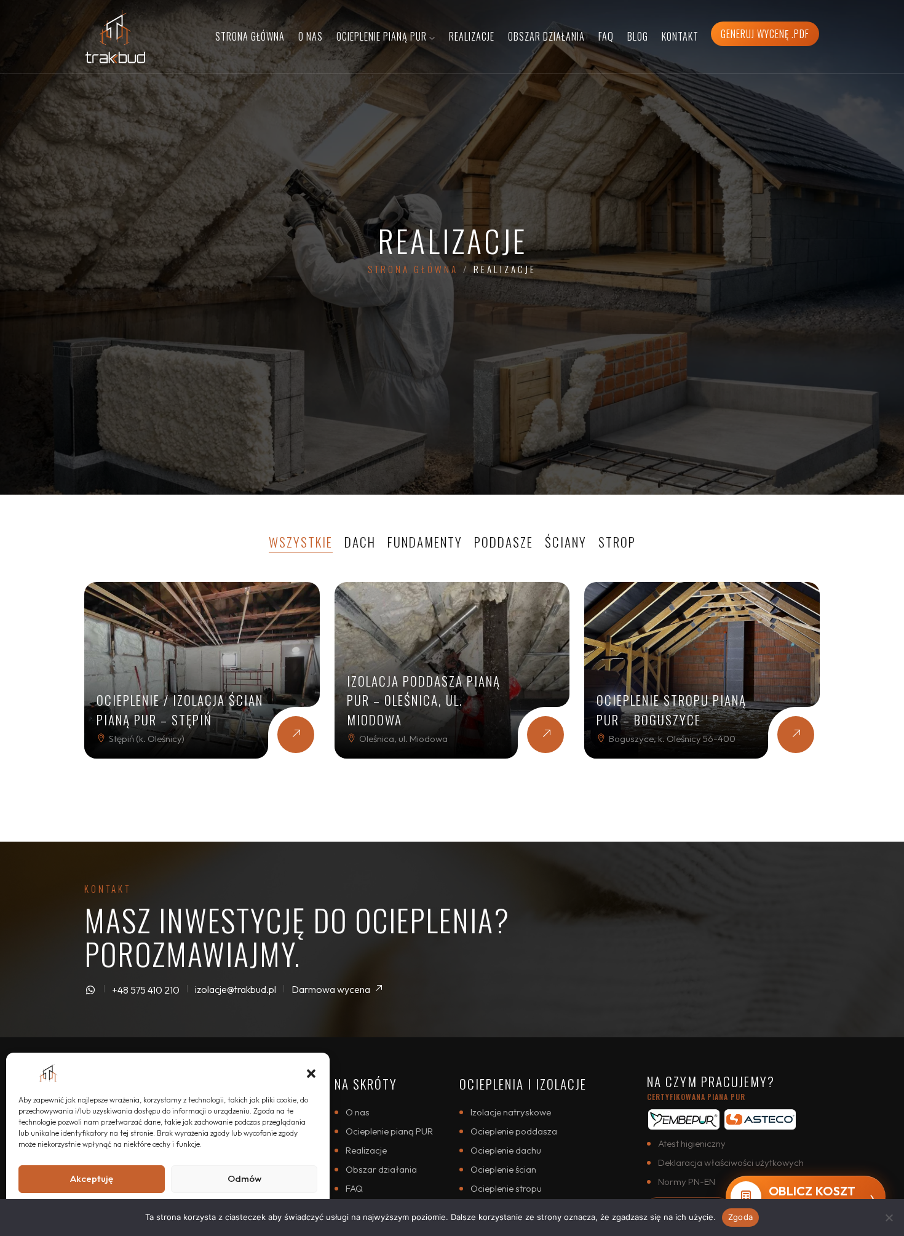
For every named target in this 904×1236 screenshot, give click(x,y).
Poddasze (503, 541)
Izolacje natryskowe (510, 1112)
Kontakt (680, 36)
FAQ (606, 36)
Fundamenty (424, 541)
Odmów (244, 1178)
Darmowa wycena (331, 989)
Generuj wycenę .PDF (765, 33)
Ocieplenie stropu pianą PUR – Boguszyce (672, 709)
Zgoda (740, 1217)
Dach (360, 541)
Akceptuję (91, 1178)
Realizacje (471, 36)
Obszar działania (546, 36)
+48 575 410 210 (146, 990)
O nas (310, 36)
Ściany (566, 541)
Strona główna (250, 36)
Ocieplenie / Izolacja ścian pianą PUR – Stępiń (180, 709)
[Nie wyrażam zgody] (888, 1217)
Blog (637, 36)
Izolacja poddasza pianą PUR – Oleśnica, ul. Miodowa (424, 700)
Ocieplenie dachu (505, 1150)
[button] (311, 1072)
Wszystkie (301, 541)
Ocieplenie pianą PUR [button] (382, 36)
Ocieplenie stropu (506, 1188)
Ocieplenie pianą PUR (389, 1131)
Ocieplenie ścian (503, 1169)
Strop (617, 541)
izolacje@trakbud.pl (235, 989)
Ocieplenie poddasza (513, 1131)
